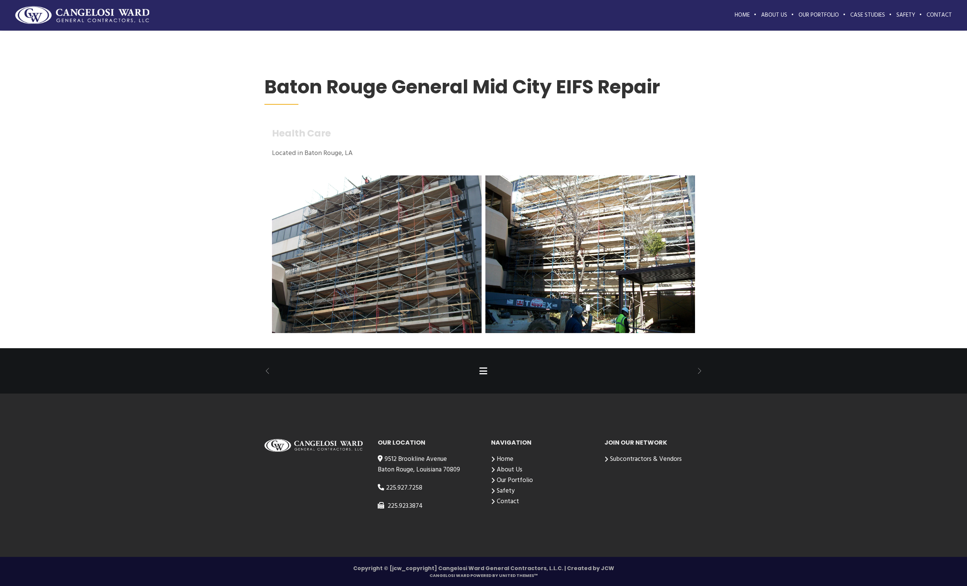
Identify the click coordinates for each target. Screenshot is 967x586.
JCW (607, 568)
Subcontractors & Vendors (646, 459)
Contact (508, 501)
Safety (505, 491)
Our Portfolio (515, 480)
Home (505, 459)
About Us (509, 470)
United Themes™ (518, 575)
